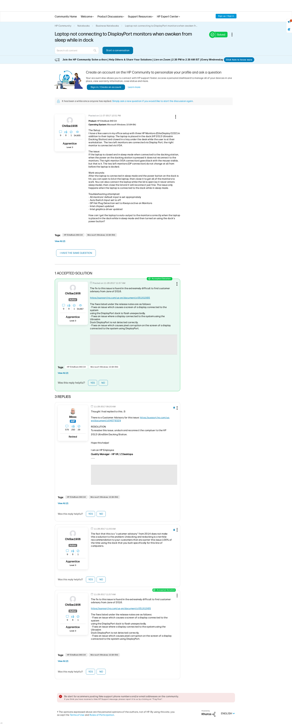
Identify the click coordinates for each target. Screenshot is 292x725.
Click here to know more (239, 59)
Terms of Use (77, 714)
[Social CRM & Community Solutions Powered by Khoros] (208, 713)
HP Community (63, 25)
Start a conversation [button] (117, 50)
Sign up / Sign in (226, 16)
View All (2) (60, 241)
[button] (175, 116)
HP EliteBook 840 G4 (73, 235)
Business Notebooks (107, 25)
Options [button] (233, 34)
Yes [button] (92, 382)
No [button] (103, 382)
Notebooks (83, 25)
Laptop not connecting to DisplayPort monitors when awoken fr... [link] (161, 25)
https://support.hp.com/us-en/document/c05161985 (120, 297)
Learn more (134, 87)
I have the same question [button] (76, 252)
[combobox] (77, 50)
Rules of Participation (102, 714)
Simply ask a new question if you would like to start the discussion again (152, 101)
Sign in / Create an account (106, 87)
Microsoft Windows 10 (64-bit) (101, 235)
